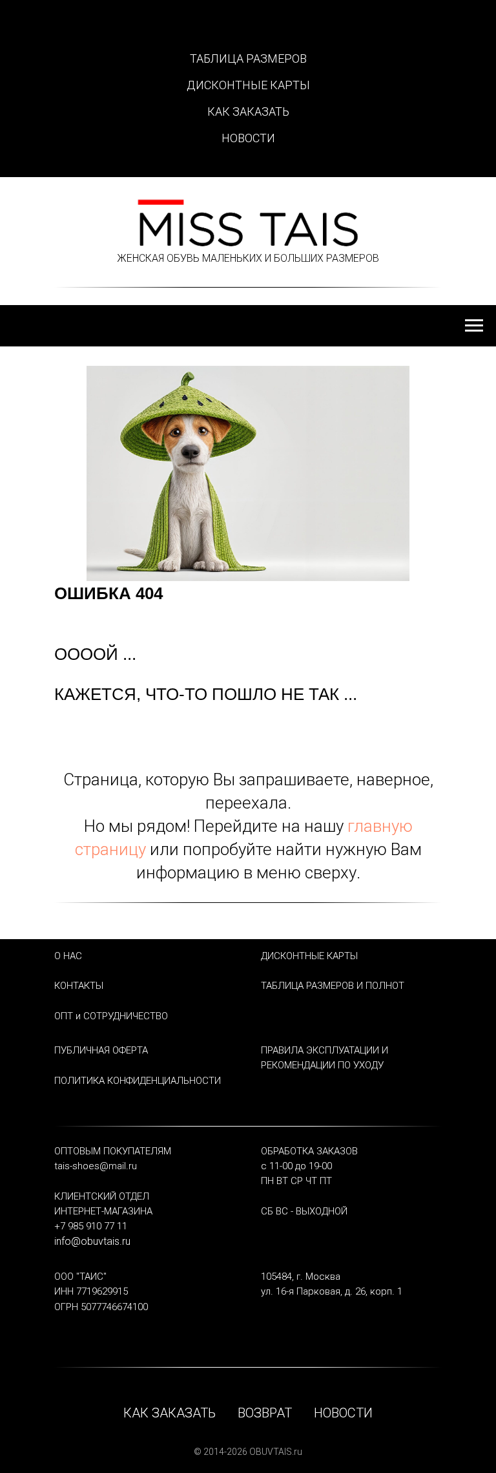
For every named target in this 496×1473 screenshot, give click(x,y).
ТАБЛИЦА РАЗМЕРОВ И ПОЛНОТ (332, 985)
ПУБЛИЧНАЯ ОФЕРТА (101, 1050)
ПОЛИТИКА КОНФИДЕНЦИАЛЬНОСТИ (137, 1080)
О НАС (68, 956)
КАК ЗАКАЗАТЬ (248, 111)
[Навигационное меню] (474, 325)
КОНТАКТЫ (78, 985)
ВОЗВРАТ (265, 1413)
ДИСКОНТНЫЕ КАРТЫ (248, 85)
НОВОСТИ (248, 138)
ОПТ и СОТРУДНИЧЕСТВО (111, 1016)
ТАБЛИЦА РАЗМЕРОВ (248, 58)
